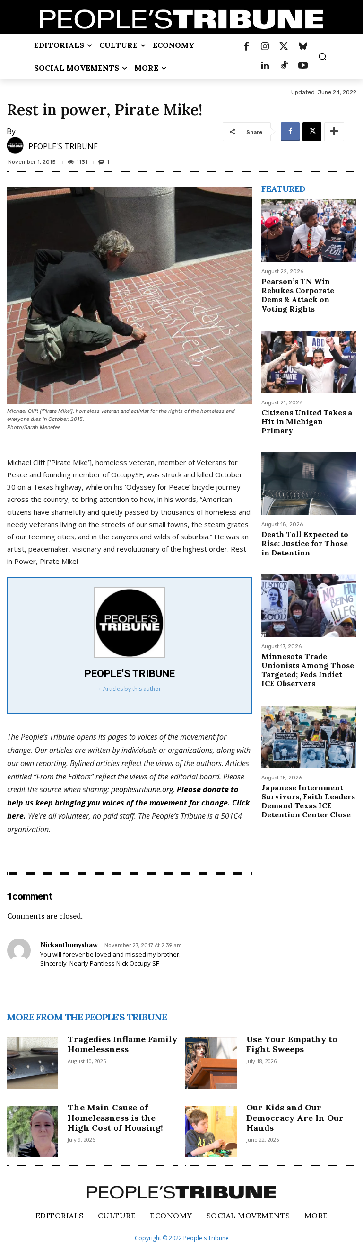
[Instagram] (265, 46)
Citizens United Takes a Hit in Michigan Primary (306, 421)
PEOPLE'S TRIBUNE (63, 146)
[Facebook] (246, 46)
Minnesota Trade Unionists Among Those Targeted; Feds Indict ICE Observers (307, 670)
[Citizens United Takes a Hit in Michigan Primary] (308, 362)
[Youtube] (303, 65)
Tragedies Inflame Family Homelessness (122, 1044)
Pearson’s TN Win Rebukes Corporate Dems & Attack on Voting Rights (297, 295)
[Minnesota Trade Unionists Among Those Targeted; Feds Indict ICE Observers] (308, 605)
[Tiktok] (284, 65)
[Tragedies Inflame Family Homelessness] (32, 1063)
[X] (311, 131)
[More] (334, 131)
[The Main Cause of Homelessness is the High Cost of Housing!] (32, 1131)
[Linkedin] (265, 65)
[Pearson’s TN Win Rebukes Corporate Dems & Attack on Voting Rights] (308, 230)
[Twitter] (284, 46)
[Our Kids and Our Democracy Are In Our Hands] (211, 1131)
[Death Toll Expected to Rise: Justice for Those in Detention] (308, 483)
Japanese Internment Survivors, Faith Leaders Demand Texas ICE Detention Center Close (308, 801)
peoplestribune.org (142, 789)
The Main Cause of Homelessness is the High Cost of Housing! (115, 1117)
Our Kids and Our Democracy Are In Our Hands (295, 1117)
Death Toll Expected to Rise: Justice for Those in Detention (304, 543)
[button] (322, 56)
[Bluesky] (303, 46)
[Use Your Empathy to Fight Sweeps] (211, 1063)
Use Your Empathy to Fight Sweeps (291, 1044)
